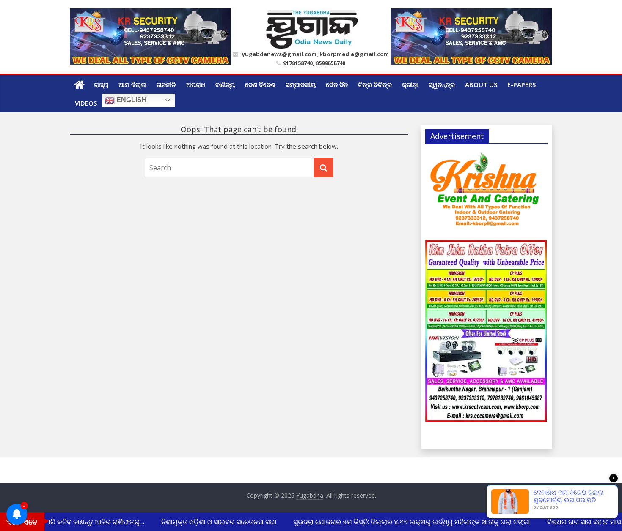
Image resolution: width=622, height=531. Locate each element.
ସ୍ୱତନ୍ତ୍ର (442, 84)
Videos (86, 103)
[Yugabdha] (79, 84)
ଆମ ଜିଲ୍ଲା (132, 84)
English (131, 99)
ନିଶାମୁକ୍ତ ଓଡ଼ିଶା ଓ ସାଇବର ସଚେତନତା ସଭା (214, 521)
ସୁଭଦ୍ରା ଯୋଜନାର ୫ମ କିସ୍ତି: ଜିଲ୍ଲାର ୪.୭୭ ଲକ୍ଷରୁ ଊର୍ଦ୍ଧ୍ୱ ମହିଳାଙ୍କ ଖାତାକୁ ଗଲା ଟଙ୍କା (407, 521)
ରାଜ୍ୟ (101, 84)
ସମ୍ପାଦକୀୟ (301, 84)
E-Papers (521, 84)
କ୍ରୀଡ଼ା (410, 84)
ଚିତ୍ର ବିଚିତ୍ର (375, 84)
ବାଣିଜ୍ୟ (225, 84)
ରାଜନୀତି (166, 84)
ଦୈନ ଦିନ (337, 84)
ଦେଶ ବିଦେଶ (260, 84)
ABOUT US (481, 84)
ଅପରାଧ (195, 84)
